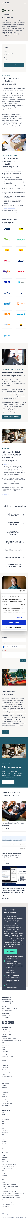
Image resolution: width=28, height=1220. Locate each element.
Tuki (14, 69)
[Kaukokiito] (7, 293)
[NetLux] (7, 303)
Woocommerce (6, 1105)
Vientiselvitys (5, 1206)
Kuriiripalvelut (5, 1045)
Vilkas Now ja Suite (7, 1103)
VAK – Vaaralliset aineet (8, 1204)
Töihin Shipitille (6, 1171)
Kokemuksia (5, 1162)
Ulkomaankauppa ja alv (8, 1202)
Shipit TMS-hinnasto (7, 1056)
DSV (3, 1123)
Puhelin (4, 644)
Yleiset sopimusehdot (7, 1168)
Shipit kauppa (5, 1060)
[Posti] (7, 314)
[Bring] (7, 239)
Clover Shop (5, 1069)
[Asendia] (21, 229)
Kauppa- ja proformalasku (9, 1184)
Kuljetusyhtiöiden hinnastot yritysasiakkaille (13, 1054)
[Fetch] (21, 271)
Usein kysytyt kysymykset (14, 506)
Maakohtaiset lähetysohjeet (9, 1191)
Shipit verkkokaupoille (9, 155)
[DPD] (7, 261)
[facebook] (3, 1022)
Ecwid (3, 1074)
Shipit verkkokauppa (11, 767)
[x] (12, 1022)
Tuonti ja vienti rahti (9, 208)
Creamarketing (6, 1072)
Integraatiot (7, 14)
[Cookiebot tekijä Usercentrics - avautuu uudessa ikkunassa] (19, 591)
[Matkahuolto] (21, 293)
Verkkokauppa (6, 764)
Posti (3, 1139)
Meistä (3, 1155)
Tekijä (5, 52)
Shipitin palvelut (6, 1027)
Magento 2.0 (5, 1085)
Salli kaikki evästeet (14, 622)
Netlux (3, 1135)
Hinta (5, 58)
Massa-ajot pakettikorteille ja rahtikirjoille (13, 1193)
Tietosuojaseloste (21, 1217)
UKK (3, 502)
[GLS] (7, 282)
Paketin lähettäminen (8, 1179)
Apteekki (4, 1049)
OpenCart (4, 1090)
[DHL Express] (21, 250)
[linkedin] (9, 1022)
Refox (3, 1094)
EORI (3, 1182)
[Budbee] (21, 239)
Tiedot (6, 47)
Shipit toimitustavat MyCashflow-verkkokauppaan (11, 81)
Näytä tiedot (20, 617)
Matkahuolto (5, 1132)
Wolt (3, 1148)
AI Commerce (5, 1067)
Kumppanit (5, 1173)
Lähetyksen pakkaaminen (8, 1189)
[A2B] (7, 229)
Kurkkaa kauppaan (8, 781)
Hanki (14, 64)
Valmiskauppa (5, 1101)
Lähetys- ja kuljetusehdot (8, 1166)
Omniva (4, 1137)
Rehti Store (5, 1096)
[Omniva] (21, 303)
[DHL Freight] (7, 250)
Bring (3, 1114)
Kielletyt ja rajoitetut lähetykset (10, 1186)
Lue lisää (5, 731)
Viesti (4, 650)
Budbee (4, 1117)
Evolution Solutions (7, 1076)
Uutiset (4, 1159)
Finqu (3, 1078)
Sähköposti (5, 637)
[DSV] (21, 261)
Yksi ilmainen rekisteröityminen (12, 369)
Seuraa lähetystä (6, 1199)
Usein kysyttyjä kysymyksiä (9, 1164)
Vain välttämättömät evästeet (14, 627)
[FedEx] (7, 271)
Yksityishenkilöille (6, 1034)
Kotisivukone (5, 1083)
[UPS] (21, 325)
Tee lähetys (5, 1051)
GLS (3, 1128)
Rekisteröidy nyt (10, 951)
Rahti (3, 1047)
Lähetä (23, 660)
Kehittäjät (4, 1175)
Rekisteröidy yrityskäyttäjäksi (11, 416)
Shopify (4, 1099)
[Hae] (20, 3)
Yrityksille (4, 1029)
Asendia (4, 1112)
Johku (3, 1081)
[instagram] (6, 1022)
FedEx (3, 1126)
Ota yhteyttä (5, 1157)
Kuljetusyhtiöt (5, 1043)
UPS (3, 1146)
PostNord (4, 1141)
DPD (3, 1121)
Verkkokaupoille (6, 1032)
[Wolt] (7, 335)
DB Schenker (5, 1119)
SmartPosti (5, 1143)
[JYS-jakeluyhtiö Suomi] (21, 282)
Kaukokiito (4, 1130)
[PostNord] (21, 314)
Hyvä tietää (5, 1152)
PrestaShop (5, 1092)
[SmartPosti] (7, 325)
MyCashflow (7, 17)
